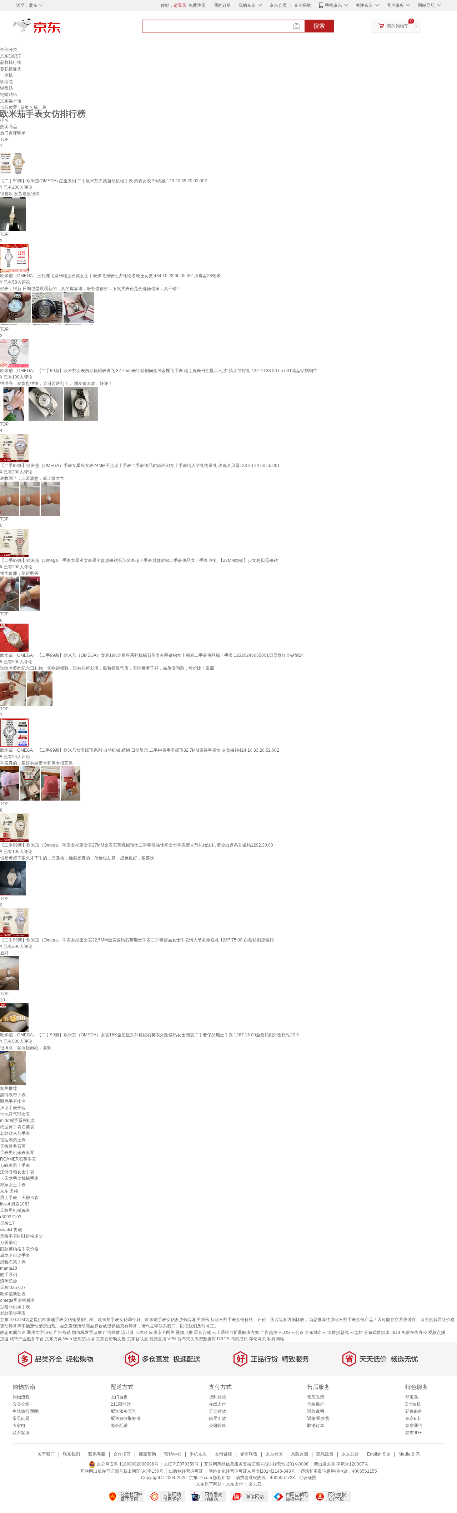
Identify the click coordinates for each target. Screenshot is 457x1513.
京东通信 (413, 1425)
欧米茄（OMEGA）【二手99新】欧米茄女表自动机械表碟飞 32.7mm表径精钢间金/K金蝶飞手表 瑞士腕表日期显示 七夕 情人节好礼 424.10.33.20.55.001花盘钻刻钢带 (158, 370)
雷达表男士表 (13, 1139)
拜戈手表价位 (13, 1107)
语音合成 (202, 1332)
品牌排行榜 (10, 62)
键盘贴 (6, 88)
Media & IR (409, 1454)
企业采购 (302, 5)
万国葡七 (8, 1242)
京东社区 (274, 1454)
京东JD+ (413, 1432)
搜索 (319, 26)
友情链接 (223, 1454)
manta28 (8, 1268)
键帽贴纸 (8, 94)
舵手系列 (8, 1274)
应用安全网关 (162, 1332)
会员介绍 (21, 1404)
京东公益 (350, 1454)
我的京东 (247, 5)
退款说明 (315, 1411)
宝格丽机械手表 (15, 1306)
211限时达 (121, 1404)
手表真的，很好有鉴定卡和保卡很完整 (36, 763)
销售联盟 (248, 1454)
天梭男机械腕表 (15, 1210)
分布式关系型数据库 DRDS (203, 1338)
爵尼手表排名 (13, 1101)
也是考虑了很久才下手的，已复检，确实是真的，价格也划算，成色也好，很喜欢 (77, 857)
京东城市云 (315, 1332)
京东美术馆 (10, 100)
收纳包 (6, 81)
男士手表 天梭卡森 (19, 1197)
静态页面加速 (13, 1332)
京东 (60, 28)
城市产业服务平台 (27, 1338)
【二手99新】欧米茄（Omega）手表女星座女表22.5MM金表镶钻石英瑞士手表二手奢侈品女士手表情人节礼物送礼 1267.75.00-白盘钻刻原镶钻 (137, 940)
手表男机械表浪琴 (17, 1152)
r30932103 (10, 1216)
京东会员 (278, 5)
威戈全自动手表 (15, 1255)
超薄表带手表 (13, 1094)
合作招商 (122, 1454)
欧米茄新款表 (13, 1293)
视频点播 (184, 1332)
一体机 (6, 75)
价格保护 (315, 1404)
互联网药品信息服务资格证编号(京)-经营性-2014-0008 (256, 1464)
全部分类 (8, 49)
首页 (25, 107)
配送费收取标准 (126, 1418)
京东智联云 (137, 1338)
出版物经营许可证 (186, 1471)
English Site (378, 1454)
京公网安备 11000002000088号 (127, 1464)
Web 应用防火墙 (79, 1338)
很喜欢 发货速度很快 (20, 193)
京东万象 (53, 1338)
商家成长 (239, 1338)
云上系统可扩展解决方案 (235, 1332)
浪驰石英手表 (13, 1261)
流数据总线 (338, 1332)
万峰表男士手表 (15, 1165)
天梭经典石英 (13, 1146)
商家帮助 (147, 1454)
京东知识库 (10, 56)
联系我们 (71, 1454)
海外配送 (119, 1425)
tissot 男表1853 (15, 1204)
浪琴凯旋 (8, 1281)
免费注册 (197, 5)
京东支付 (234, 1484)
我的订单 (222, 5)
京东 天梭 (9, 1191)
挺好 (4, 952)
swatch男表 (11, 1229)
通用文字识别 (39, 1332)
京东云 (254, 1484)
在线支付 (217, 1404)
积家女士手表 (13, 1184)
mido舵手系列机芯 (17, 1120)
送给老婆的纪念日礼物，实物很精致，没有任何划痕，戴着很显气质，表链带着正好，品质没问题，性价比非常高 (107, 668)
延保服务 (413, 1411)
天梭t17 (7, 1223)
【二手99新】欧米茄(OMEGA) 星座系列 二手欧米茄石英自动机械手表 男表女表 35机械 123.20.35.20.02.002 (103, 180)
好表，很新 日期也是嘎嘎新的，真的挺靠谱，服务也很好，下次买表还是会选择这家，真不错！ (90, 288)
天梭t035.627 (13, 1287)
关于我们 (46, 1454)
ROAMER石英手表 (18, 1159)
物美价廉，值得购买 (19, 573)
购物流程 (21, 1397)
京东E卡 (413, 1418)
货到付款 (217, 1397)
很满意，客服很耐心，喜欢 (25, 1047)
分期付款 (217, 1411)
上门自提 (119, 1397)
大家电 (18, 1425)
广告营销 (62, 1332)
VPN (171, 1338)
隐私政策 (324, 1454)
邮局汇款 (217, 1418)
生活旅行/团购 (25, 1411)
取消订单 (315, 1425)
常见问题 (21, 1418)
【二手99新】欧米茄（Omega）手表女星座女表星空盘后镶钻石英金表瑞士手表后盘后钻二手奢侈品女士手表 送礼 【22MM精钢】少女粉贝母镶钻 (139, 560)
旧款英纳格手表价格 (19, 1249)
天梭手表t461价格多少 (21, 1236)
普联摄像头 (10, 68)
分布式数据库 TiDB (382, 1332)
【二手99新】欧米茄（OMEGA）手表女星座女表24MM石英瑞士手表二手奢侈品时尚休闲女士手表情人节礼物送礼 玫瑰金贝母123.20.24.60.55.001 (140, 465)
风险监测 (299, 1454)
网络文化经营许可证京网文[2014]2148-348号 (252, 1471)
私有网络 (275, 1338)
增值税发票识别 (87, 1332)
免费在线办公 (414, 1332)
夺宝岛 (411, 1397)
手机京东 (333, 5)
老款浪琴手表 (13, 1313)
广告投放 (111, 1332)
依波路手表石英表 (17, 1126)
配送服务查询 (123, 1411)
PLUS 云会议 (291, 1332)
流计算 (127, 1332)
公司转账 (217, 1425)
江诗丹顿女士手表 (17, 1171)
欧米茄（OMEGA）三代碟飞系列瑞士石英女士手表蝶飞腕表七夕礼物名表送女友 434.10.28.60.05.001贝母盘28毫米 (110, 275)
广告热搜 (268, 1332)
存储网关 (257, 1338)
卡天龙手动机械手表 (19, 1178)
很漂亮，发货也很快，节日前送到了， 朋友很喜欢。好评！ (56, 383)
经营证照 (307, 1477)
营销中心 (172, 1454)
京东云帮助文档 (111, 1338)
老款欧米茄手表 (15, 1133)
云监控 (356, 1332)
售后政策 (315, 1397)
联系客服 (21, 1432)
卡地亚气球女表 (15, 1114)
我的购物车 (397, 26)
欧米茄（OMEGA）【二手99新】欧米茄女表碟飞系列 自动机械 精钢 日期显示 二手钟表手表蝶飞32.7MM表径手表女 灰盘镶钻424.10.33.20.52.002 (139, 750)
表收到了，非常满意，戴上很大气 (32, 478)
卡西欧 (141, 1332)
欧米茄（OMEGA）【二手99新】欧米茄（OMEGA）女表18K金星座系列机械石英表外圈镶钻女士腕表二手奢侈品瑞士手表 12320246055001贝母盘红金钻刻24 (152, 655)
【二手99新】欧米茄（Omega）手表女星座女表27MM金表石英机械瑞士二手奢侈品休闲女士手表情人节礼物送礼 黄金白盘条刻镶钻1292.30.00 (136, 845)
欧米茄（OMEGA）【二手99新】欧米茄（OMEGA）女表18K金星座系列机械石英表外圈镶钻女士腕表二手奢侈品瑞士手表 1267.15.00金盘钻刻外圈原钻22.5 (149, 1034)
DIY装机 (413, 1404)
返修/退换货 (318, 1418)
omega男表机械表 (17, 1300)
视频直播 (157, 1338)
